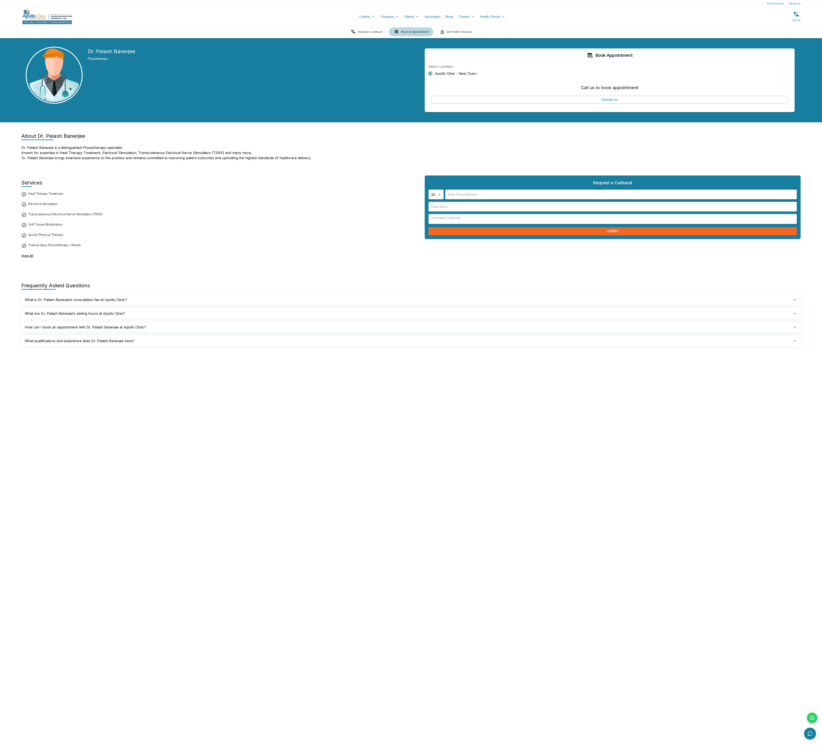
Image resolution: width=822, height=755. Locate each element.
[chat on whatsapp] (812, 718)
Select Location (440, 66)
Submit (613, 231)
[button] (411, 300)
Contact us (610, 99)
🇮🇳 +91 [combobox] (436, 194)
